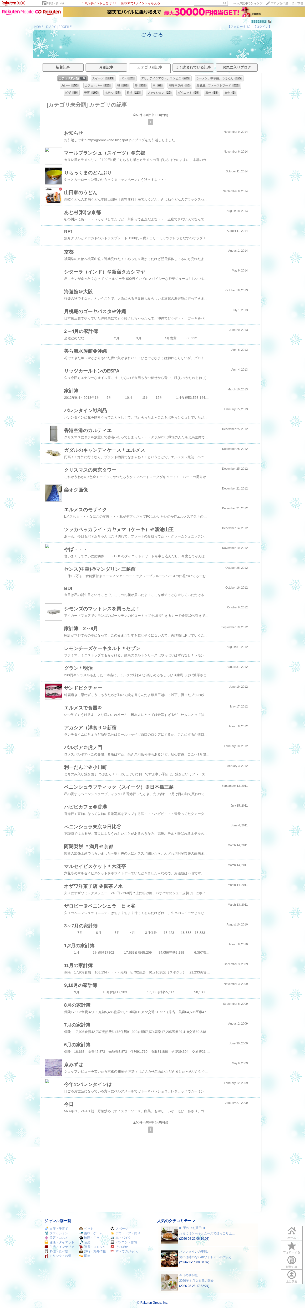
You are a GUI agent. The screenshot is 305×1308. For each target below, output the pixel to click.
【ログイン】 (262, 26)
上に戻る (291, 1281)
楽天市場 (297, 3)
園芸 (87, 1256)
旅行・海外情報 (95, 1251)
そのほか (122, 1247)
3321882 (258, 21)
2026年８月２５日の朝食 (196, 1280)
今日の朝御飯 (188, 1275)
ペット (88, 1228)
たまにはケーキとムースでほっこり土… (207, 1233)
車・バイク (123, 1237)
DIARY (51, 27)
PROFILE (65, 27)
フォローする (291, 1252)
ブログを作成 (279, 3)
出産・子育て (59, 1228)
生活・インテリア (62, 1247)
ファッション (59, 1233)
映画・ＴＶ (92, 1237)
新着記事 (291, 1267)
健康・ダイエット (62, 1242)
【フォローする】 (239, 26)
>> (247, 3)
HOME (39, 27)
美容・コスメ (59, 1237)
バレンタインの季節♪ (194, 1251)
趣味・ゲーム (93, 1233)
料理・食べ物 (55, 3)
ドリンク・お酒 (60, 1256)
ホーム (291, 1237)
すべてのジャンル (128, 1251)
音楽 (87, 1242)
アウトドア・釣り (128, 1233)
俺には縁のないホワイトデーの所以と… (207, 1257)
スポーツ (122, 1228)
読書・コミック (95, 1247)
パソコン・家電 (126, 1242)
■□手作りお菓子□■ (192, 1228)
